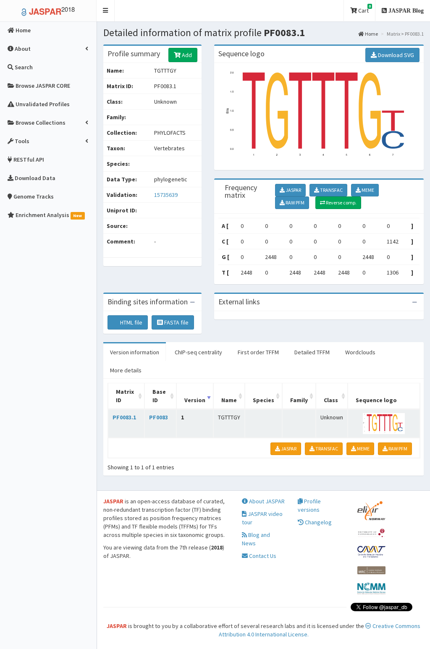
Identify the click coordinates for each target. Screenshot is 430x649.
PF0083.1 (124, 417)
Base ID (159, 396)
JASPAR (293, 190)
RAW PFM (294, 202)
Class (331, 400)
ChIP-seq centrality (198, 352)
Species (263, 400)
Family (299, 400)
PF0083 (158, 417)
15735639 (166, 195)
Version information (134, 352)
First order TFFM (258, 352)
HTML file (130, 322)
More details (126, 370)
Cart (364, 9)
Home (371, 34)
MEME (367, 190)
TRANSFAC (331, 190)
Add (186, 55)
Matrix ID (125, 396)
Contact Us (262, 556)
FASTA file (176, 322)
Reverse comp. (341, 202)
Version (194, 400)
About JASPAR (266, 501)
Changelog (318, 522)
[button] (106, 10)
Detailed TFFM (312, 352)
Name (229, 400)
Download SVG (395, 55)
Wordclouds (360, 352)
